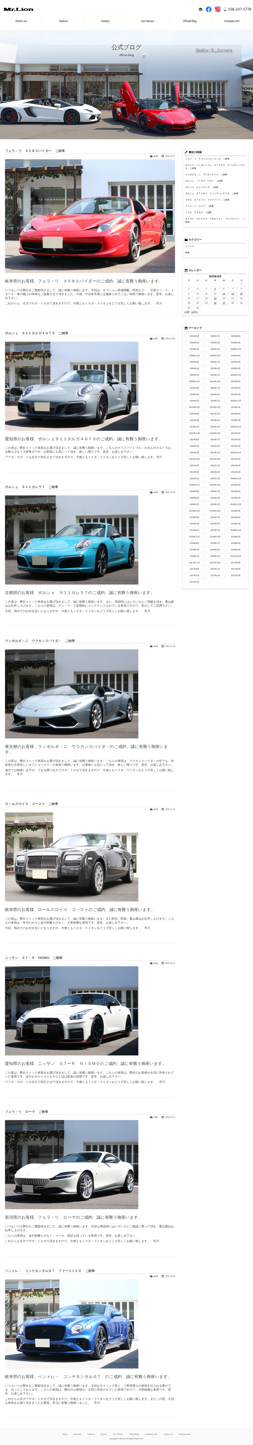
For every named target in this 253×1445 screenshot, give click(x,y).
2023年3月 (236, 420)
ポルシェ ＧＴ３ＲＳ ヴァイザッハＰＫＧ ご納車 (212, 193)
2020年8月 (194, 491)
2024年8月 (194, 388)
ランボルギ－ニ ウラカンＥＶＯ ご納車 (206, 174)
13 (224, 293)
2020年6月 (236, 491)
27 (224, 303)
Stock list (77, 1434)
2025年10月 (215, 355)
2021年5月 (194, 472)
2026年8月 (194, 336)
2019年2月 (194, 530)
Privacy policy (185, 1434)
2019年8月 (194, 517)
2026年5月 (194, 342)
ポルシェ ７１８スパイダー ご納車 (204, 181)
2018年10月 (215, 537)
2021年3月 (236, 472)
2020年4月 (215, 498)
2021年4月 (215, 472)
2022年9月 (236, 433)
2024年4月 (215, 394)
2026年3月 (236, 342)
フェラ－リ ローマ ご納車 (26, 1112)
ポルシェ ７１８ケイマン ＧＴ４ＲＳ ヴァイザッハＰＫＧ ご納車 (215, 167)
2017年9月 (236, 563)
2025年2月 (194, 375)
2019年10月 (215, 511)
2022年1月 (215, 452)
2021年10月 (215, 459)
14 (232, 293)
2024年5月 (194, 394)
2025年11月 (194, 355)
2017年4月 (215, 575)
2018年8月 (194, 543)
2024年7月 (215, 388)
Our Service (118, 1434)
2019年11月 (194, 511)
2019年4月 (215, 524)
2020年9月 (236, 485)
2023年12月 (235, 401)
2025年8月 (194, 362)
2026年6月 (236, 336)
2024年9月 (236, 381)
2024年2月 (194, 401)
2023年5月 (194, 420)
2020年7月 (215, 491)
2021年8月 (194, 465)
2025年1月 (215, 375)
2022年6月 (236, 439)
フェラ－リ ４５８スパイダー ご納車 (35, 151)
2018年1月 (215, 556)
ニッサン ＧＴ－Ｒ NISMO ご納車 (34, 958)
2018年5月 (194, 550)
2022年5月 (194, 446)
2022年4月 (215, 446)
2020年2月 (194, 504)
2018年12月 (235, 530)
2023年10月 (215, 407)
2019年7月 (215, 517)
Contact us (168, 1434)
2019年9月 (236, 511)
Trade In (90, 1434)
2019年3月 (236, 524)
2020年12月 (235, 478)
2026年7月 (215, 336)
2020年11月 (194, 485)
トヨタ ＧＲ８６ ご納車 (198, 212)
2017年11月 (194, 563)
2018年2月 (194, 556)
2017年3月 (236, 575)
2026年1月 (215, 349)
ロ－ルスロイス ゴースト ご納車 (31, 804)
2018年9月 (236, 537)
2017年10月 (215, 563)
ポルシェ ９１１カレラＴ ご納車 (31, 487)
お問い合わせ (200, 9)
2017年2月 (194, 582)
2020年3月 (236, 498)
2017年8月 (194, 569)
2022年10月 (215, 433)
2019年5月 (194, 524)
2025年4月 (215, 368)
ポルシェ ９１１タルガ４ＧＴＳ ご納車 (36, 333)
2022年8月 (194, 439)
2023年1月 (215, 427)
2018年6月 (236, 543)
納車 (156, 156)
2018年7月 (215, 543)
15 (241, 293)
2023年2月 (194, 427)
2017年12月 (235, 556)
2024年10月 (215, 381)
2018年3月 (236, 550)
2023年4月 (215, 420)
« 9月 (187, 312)
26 (215, 303)
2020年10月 (215, 485)
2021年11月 (194, 459)
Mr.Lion (18, 9)
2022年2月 (194, 452)
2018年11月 (194, 537)
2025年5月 (194, 368)
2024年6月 (236, 388)
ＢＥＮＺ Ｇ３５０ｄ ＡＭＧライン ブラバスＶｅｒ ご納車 (215, 220)
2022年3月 (236, 446)
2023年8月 (194, 414)
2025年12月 (235, 349)
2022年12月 (235, 427)
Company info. (151, 1434)
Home (64, 1434)
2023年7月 (215, 414)
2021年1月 (215, 478)
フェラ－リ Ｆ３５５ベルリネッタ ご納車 (207, 158)
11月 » (194, 312)
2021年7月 (215, 465)
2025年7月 (215, 362)
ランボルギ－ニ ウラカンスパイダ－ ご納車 (40, 641)
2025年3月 (236, 368)
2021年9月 (236, 459)
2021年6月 (236, 465)
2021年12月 (235, 452)
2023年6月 (236, 414)
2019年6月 (236, 517)
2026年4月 (215, 342)
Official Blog (134, 1434)
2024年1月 (215, 401)
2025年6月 (236, 362)
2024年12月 (235, 375)
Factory (104, 1434)
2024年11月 (194, 381)
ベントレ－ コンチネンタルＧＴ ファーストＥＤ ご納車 (50, 1271)
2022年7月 (215, 439)
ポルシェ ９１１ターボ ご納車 (202, 187)
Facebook (208, 9)
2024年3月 (236, 394)
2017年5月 (194, 575)
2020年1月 (215, 504)
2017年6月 (236, 569)
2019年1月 (215, 530)
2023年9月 (236, 407)
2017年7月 (215, 569)
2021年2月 (194, 478)
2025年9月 (236, 355)
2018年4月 (215, 550)
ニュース (189, 246)
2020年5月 (194, 498)
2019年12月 (235, 504)
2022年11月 (194, 433)
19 (215, 298)
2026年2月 (194, 349)
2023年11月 (194, 407)
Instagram (217, 9)
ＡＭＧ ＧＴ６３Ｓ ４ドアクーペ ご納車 (207, 199)
